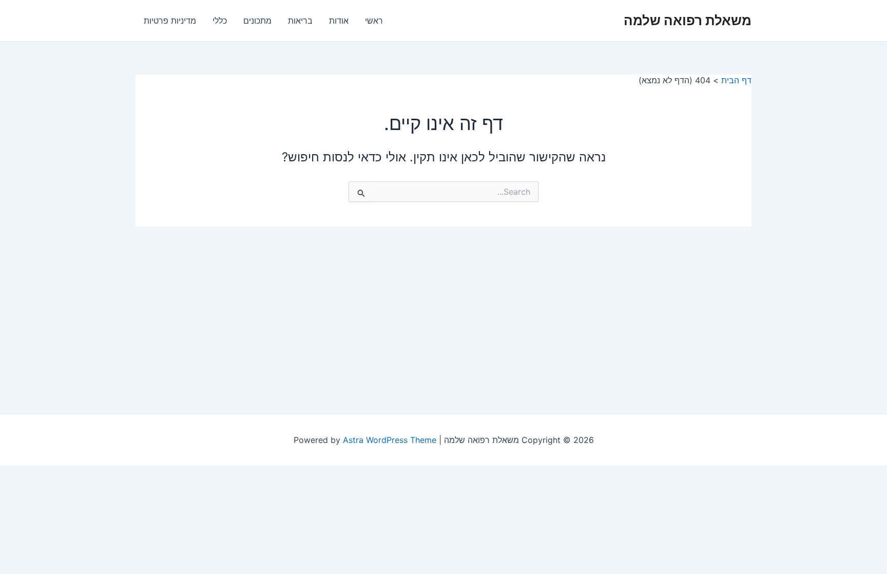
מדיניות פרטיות (170, 20)
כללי (220, 20)
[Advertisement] (443, 304)
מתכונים (257, 20)
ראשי (374, 20)
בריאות (300, 20)
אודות (339, 20)
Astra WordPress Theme (389, 440)
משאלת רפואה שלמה (687, 20)
